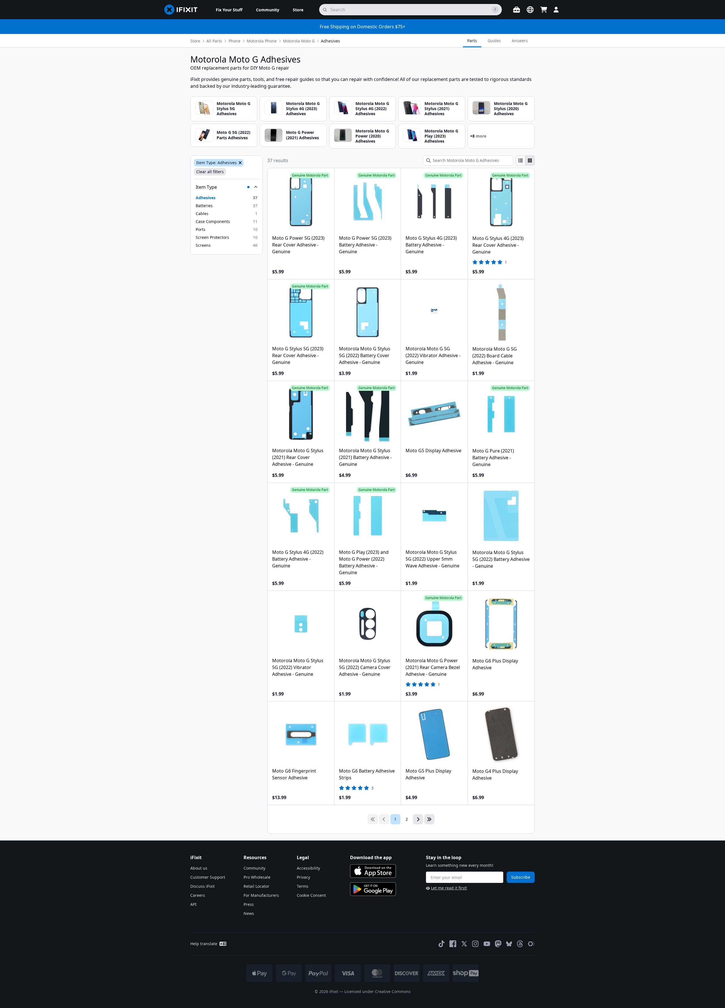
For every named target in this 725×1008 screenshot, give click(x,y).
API (193, 904)
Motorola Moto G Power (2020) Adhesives (372, 136)
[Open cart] (543, 9)
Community (254, 868)
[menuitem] (229, 9)
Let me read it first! (449, 888)
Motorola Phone (262, 41)
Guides (494, 40)
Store (195, 41)
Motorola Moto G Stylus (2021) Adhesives (441, 108)
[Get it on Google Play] (373, 889)
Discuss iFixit (202, 886)
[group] (525, 160)
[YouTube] (486, 943)
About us (198, 868)
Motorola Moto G (299, 41)
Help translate (203, 943)
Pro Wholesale (257, 877)
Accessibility (308, 868)
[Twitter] (464, 943)
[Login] (556, 9)
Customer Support (207, 877)
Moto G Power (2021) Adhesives (302, 135)
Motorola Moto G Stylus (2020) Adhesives (511, 108)
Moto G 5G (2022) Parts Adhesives (233, 135)
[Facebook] (452, 943)
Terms (302, 886)
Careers (197, 895)
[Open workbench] (516, 9)
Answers (520, 40)
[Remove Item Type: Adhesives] (239, 162)
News (249, 913)
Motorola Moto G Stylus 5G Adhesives (233, 108)
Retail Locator (256, 886)
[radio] (520, 160)
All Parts (214, 41)
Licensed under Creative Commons (377, 991)
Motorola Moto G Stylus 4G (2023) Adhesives (303, 108)
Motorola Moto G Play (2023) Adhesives (441, 136)
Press (249, 904)
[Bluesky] (509, 944)
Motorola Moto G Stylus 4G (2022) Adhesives (372, 108)
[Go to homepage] (183, 10)
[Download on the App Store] (373, 871)
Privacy (303, 877)
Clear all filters (210, 171)
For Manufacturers (261, 895)
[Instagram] (475, 943)
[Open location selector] (530, 9)
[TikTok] (441, 943)
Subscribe (520, 877)
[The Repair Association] (531, 943)
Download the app (371, 857)
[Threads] (520, 943)
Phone (234, 41)
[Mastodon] (498, 943)
